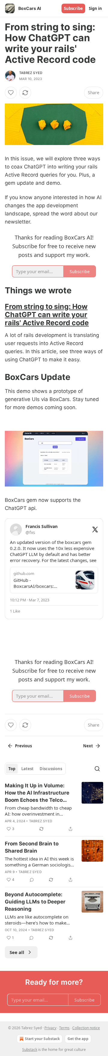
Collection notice (86, 1027)
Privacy (50, 1027)
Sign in (95, 8)
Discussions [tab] (51, 768)
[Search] (97, 769)
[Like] (11, 93)
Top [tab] (11, 768)
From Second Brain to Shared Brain (31, 847)
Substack (29, 1049)
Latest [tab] (27, 768)
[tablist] (35, 769)
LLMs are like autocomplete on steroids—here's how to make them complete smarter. (36, 920)
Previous (23, 746)
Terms (64, 1027)
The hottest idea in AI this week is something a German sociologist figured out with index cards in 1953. (39, 862)
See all (17, 952)
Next (88, 746)
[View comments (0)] (32, 879)
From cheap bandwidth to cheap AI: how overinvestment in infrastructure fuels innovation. (38, 811)
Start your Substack (42, 1038)
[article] (54, 807)
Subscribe (73, 8)
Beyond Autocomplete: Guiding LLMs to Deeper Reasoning (35, 901)
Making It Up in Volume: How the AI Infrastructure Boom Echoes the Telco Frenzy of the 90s (37, 793)
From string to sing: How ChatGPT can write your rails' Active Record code (47, 314)
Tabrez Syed (30, 73)
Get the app (78, 1038)
